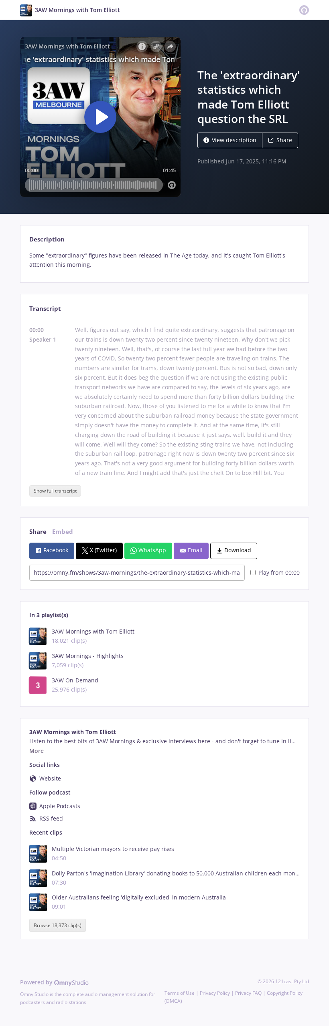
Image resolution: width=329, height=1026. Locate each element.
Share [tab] (38, 531)
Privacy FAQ (248, 993)
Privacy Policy (215, 993)
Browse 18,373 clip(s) (57, 925)
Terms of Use (179, 993)
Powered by (37, 982)
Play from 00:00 (279, 572)
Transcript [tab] (45, 308)
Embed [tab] (62, 531)
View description (234, 140)
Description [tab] (47, 239)
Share (284, 140)
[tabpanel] (164, 260)
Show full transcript (55, 490)
